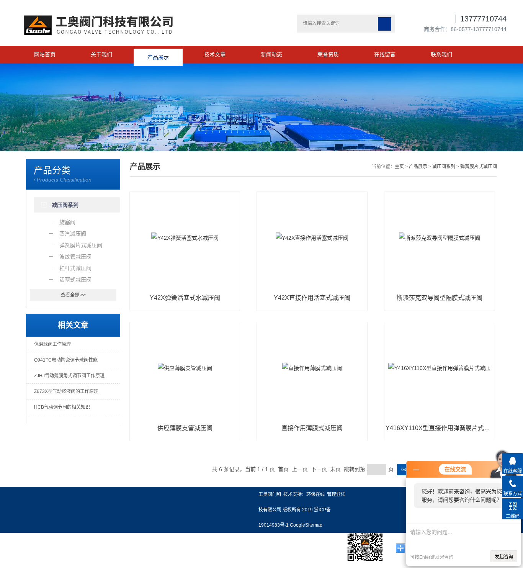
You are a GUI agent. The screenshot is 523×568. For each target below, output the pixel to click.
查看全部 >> (73, 295)
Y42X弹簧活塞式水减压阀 (185, 298)
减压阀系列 (443, 166)
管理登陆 (336, 494)
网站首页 (45, 54)
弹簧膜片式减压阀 (478, 166)
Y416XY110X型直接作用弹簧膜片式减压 (440, 428)
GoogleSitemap (306, 525)
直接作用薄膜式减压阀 (312, 428)
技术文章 (215, 54)
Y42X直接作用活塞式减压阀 (312, 298)
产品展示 (158, 54)
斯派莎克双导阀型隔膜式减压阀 (439, 298)
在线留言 (385, 54)
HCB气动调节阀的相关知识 (62, 407)
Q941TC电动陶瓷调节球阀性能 (66, 360)
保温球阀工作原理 (52, 344)
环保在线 (315, 494)
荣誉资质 (328, 54)
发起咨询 (504, 557)
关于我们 (101, 54)
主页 (399, 166)
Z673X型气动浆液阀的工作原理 (66, 391)
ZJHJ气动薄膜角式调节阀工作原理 (69, 375)
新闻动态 (271, 54)
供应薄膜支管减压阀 (184, 428)
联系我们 (441, 54)
